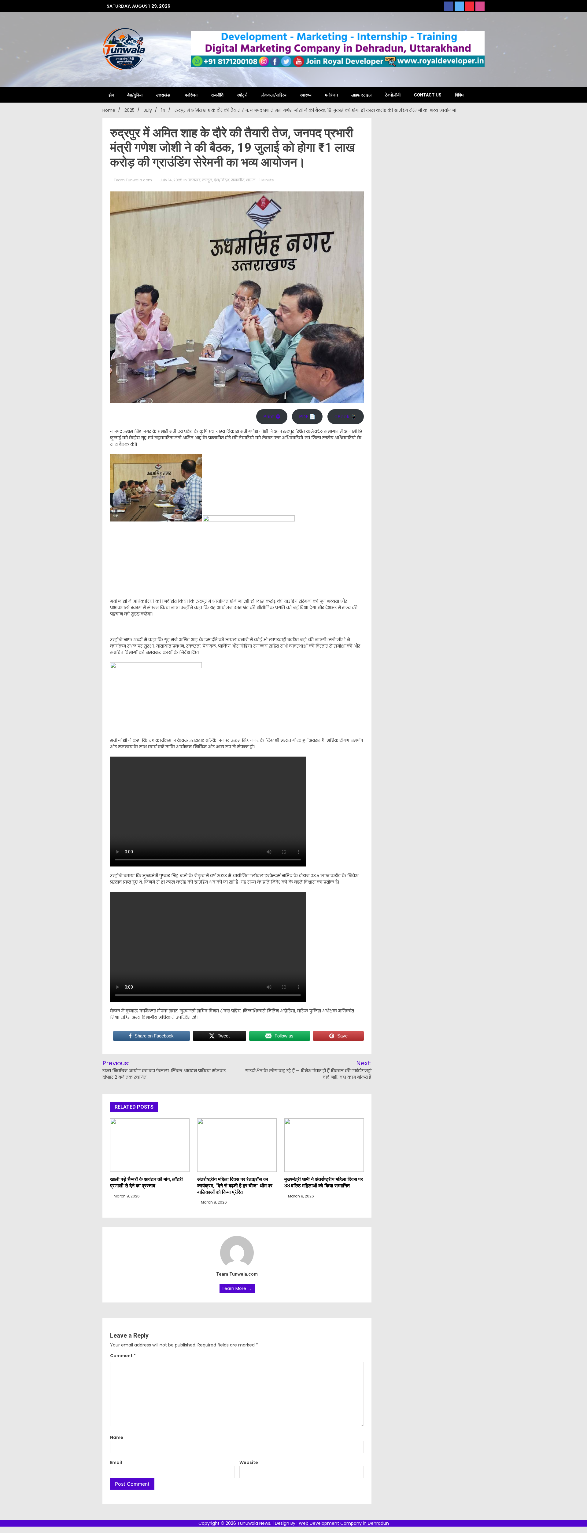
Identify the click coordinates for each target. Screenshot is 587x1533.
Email (116, 1462)
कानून (207, 180)
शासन (250, 180)
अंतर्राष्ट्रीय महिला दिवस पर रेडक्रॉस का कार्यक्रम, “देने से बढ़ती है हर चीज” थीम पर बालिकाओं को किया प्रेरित (234, 1185)
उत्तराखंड (163, 95)
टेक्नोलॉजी (393, 95)
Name (116, 1437)
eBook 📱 (345, 416)
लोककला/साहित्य (273, 95)
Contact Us (427, 95)
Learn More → (237, 1288)
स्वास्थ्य (306, 95)
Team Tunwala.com (133, 180)
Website (248, 1462)
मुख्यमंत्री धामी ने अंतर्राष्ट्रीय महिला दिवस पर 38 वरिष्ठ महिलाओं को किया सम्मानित (323, 1182)
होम (111, 95)
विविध (459, 95)
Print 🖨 (271, 416)
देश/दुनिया (134, 95)
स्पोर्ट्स (242, 95)
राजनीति (217, 95)
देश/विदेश (222, 180)
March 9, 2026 (126, 1196)
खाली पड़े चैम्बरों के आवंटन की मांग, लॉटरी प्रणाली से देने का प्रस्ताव (146, 1182)
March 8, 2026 (213, 1202)
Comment (123, 1356)
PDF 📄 (307, 416)
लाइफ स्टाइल (361, 95)
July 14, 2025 (171, 180)
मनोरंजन (191, 95)
